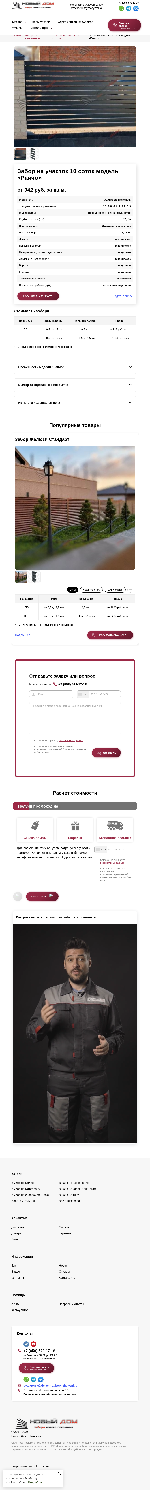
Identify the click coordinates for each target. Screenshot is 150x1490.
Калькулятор (41, 22)
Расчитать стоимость (113, 635)
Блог (14, 1265)
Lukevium (42, 1466)
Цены (73, 589)
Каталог (17, 22)
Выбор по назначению (32, 37)
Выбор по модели (23, 1182)
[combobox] (83, 694)
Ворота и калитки (23, 1200)
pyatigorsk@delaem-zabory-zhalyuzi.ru (50, 1385)
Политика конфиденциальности (32, 1471)
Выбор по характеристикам (77, 1188)
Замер (15, 1239)
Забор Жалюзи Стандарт (42, 439)
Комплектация (115, 589)
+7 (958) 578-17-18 (129, 3)
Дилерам (17, 1233)
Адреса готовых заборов (75, 22)
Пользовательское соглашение (32, 1475)
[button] (15, 425)
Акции (15, 1304)
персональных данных (71, 740)
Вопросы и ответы (71, 1304)
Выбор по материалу (25, 1188)
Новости (64, 1265)
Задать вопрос (123, 296)
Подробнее (35, 1482)
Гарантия (65, 1233)
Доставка (17, 1227)
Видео (15, 1271)
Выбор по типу (69, 1194)
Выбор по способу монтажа (30, 1194)
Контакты (17, 1277)
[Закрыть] (59, 1473)
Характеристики (91, 589)
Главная (16, 35)
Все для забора (69, 1200)
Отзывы (17, 28)
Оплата (64, 1227)
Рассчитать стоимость (38, 296)
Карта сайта (67, 1277)
